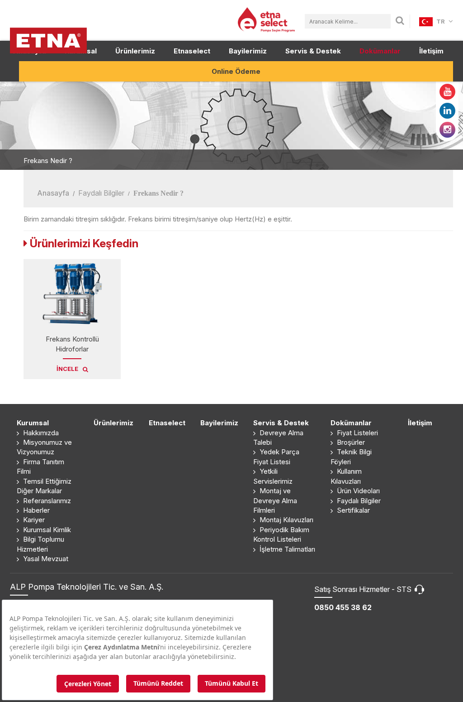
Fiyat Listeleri (356, 432)
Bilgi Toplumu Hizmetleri (40, 544)
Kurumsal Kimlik (46, 529)
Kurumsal (33, 422)
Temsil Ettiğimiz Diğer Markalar (44, 486)
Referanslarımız (46, 500)
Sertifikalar (352, 510)
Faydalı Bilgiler (101, 192)
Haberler (35, 510)
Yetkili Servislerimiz (273, 476)
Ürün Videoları (357, 490)
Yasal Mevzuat (44, 558)
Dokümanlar (380, 51)
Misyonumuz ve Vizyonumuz (44, 447)
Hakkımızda (40, 432)
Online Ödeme (236, 71)
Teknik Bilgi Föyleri (351, 456)
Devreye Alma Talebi (278, 437)
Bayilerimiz (248, 51)
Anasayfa (53, 192)
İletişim (431, 51)
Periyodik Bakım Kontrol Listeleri (281, 534)
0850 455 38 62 (343, 607)
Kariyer (33, 519)
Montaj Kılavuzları (285, 519)
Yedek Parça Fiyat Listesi (276, 456)
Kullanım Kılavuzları (346, 476)
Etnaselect (192, 51)
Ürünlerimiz (135, 51)
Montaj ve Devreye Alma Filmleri (275, 500)
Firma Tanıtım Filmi (40, 466)
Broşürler (350, 442)
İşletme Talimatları (286, 549)
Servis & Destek (313, 51)
